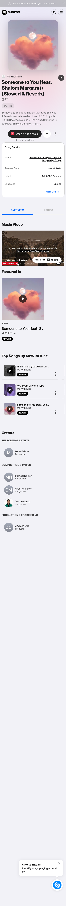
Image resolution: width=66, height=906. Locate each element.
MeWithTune (24, 369)
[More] (56, 374)
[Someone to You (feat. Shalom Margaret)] (10, 409)
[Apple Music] (7, 339)
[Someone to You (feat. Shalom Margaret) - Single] (23, 309)
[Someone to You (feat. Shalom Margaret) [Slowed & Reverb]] (61, 78)
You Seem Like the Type (30, 385)
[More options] (55, 134)
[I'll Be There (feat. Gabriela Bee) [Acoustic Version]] (10, 371)
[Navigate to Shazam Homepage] (11, 12)
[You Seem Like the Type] (10, 390)
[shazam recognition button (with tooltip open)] (57, 885)
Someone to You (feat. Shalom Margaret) (40, 404)
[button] (63, 3)
